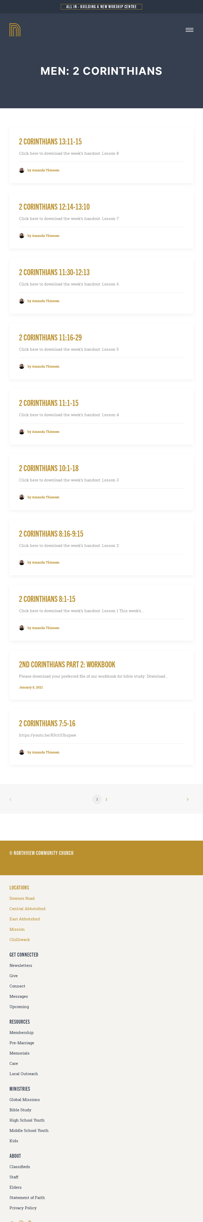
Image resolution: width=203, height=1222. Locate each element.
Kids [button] (14, 1141)
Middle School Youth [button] (29, 1130)
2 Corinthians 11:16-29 (50, 337)
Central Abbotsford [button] (27, 908)
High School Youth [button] (27, 1120)
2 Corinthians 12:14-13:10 (54, 206)
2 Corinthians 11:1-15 (49, 402)
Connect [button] (17, 986)
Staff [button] (14, 1177)
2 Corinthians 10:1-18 (49, 467)
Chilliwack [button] (20, 939)
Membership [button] (22, 1032)
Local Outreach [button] (24, 1073)
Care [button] (14, 1063)
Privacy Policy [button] (23, 1208)
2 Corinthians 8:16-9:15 (51, 533)
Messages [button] (19, 996)
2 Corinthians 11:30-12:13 (54, 271)
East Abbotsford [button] (25, 919)
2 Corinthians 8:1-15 (47, 598)
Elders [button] (16, 1187)
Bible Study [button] (20, 1110)
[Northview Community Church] (101, 29)
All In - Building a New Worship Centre (101, 6)
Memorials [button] (20, 1053)
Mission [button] (17, 929)
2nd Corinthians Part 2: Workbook (67, 664)
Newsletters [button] (21, 965)
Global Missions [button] (25, 1099)
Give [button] (14, 975)
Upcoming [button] (19, 1006)
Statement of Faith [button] (27, 1197)
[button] (189, 30)
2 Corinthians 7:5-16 (47, 723)
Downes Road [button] (22, 898)
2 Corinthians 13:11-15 (50, 141)
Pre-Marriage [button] (22, 1043)
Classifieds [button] (20, 1166)
